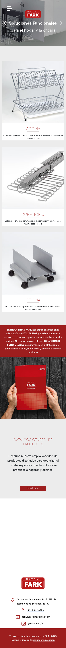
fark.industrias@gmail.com (36, 616)
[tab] (27, 42)
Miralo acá (33, 488)
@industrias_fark (36, 623)
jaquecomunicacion (44, 640)
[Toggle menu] (9, 8)
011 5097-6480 (35, 610)
